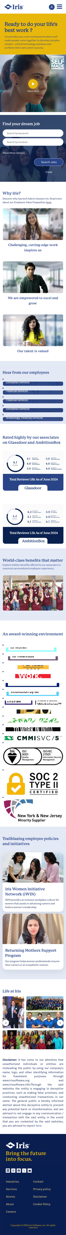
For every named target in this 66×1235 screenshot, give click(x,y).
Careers (11, 1211)
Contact (38, 1181)
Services (11, 1189)
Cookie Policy (41, 1204)
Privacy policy (42, 1189)
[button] (58, 7)
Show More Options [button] (14, 153)
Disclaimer (40, 1196)
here (48, 202)
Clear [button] (48, 172)
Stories (10, 1196)
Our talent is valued (33, 351)
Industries (12, 1181)
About (10, 1204)
